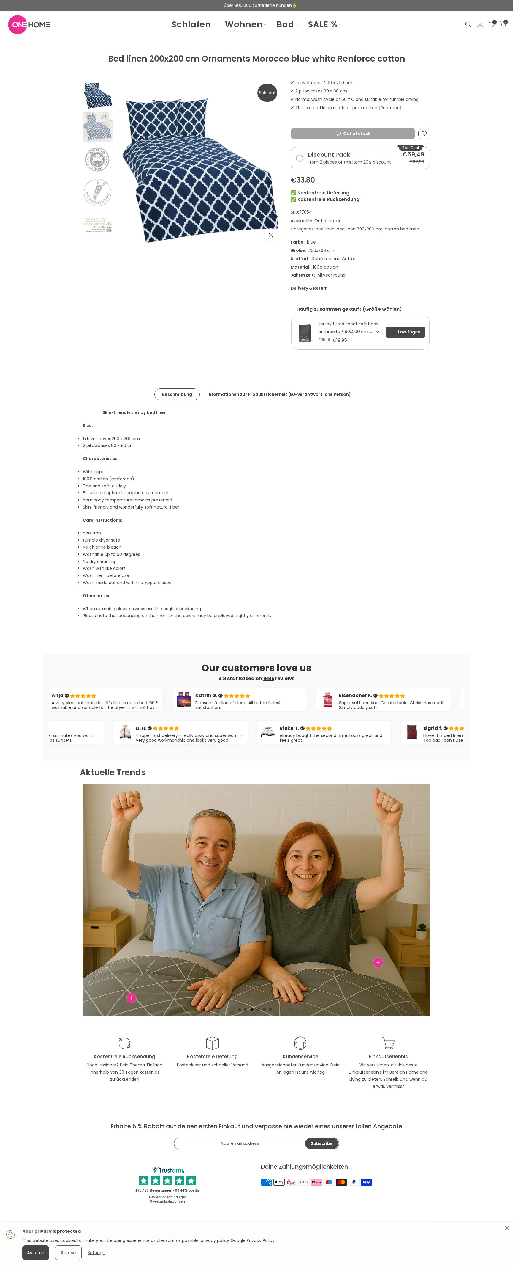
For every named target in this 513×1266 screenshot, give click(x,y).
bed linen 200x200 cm (360, 229)
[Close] (507, 1228)
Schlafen (191, 24)
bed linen (325, 229)
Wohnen (244, 24)
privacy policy (215, 1240)
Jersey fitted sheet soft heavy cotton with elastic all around (350, 324)
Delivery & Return (309, 288)
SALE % (323, 24)
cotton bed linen (402, 229)
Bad (285, 24)
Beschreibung (177, 394)
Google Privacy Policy (253, 1240)
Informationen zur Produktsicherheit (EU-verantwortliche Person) (279, 394)
